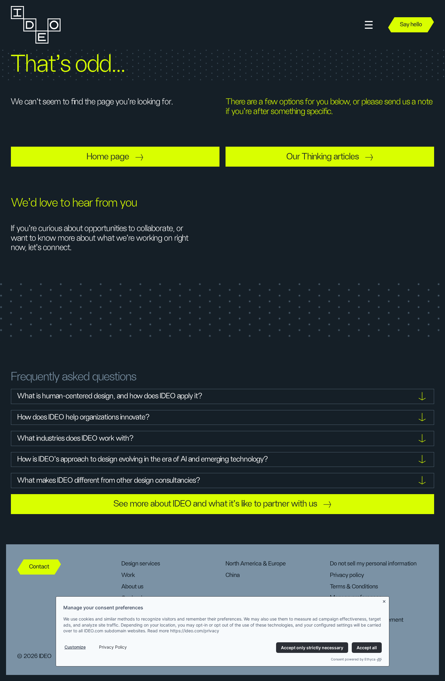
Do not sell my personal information (373, 564)
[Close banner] (384, 600)
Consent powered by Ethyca (353, 659)
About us (132, 587)
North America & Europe (256, 564)
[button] (368, 25)
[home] (35, 25)
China (233, 575)
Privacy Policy (113, 647)
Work (128, 575)
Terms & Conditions (354, 587)
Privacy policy (347, 575)
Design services (140, 564)
